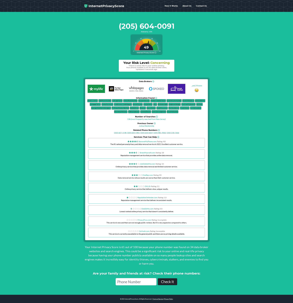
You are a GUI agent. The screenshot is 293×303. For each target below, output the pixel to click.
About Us (186, 6)
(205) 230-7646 (173, 133)
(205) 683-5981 (133, 133)
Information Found (146, 98)
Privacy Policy (168, 299)
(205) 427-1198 (120, 133)
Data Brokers (146, 81)
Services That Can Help (146, 137)
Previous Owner (146, 123)
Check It (167, 281)
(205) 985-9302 (159, 133)
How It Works (171, 6)
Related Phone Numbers (146, 130)
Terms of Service (158, 299)
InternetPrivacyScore (106, 6)
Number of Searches (146, 117)
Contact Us (201, 6)
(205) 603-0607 (146, 133)
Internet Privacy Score (146, 52)
